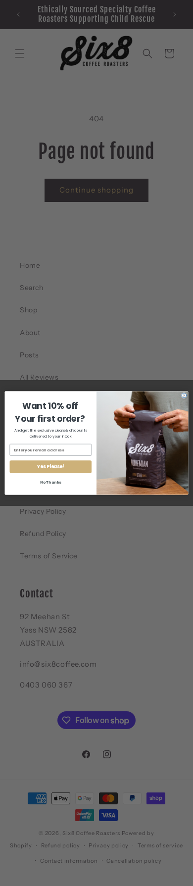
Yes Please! (50, 466)
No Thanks (50, 482)
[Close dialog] (184, 395)
